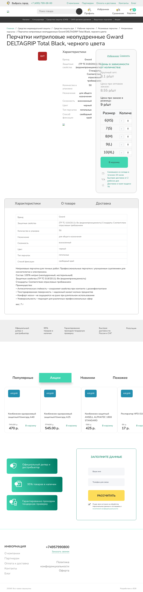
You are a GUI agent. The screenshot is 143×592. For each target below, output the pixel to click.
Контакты (124, 3)
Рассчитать (106, 495)
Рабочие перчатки (85, 28)
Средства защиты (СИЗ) (57, 19)
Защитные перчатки (103, 19)
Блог (133, 3)
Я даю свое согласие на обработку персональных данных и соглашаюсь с (107, 506)
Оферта (64, 570)
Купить (71, 434)
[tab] (28, 203)
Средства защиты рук (64, 28)
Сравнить (125, 55)
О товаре (68, 203)
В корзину (114, 162)
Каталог (26, 19)
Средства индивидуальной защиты (34, 28)
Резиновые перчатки (107, 28)
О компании (73, 3)
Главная (10, 28)
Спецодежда (38, 19)
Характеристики (28, 203)
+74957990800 (57, 547)
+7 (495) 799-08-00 (41, 3)
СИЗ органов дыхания (81, 19)
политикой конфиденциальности (105, 509)
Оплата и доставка (106, 3)
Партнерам (88, 3)
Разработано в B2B (128, 588)
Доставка (103, 203)
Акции (117, 19)
